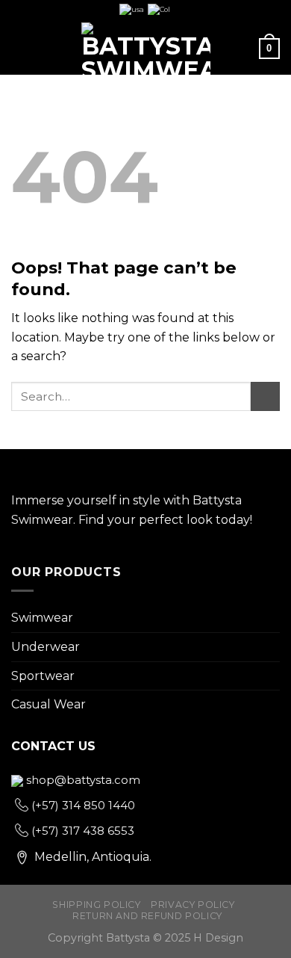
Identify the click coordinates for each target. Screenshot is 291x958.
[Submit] (265, 396)
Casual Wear (48, 704)
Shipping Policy (96, 904)
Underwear (45, 647)
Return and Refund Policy (147, 915)
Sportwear (43, 676)
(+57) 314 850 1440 (81, 805)
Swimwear (42, 618)
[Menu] (20, 48)
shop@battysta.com (81, 780)
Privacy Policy (193, 904)
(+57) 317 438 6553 (81, 830)
